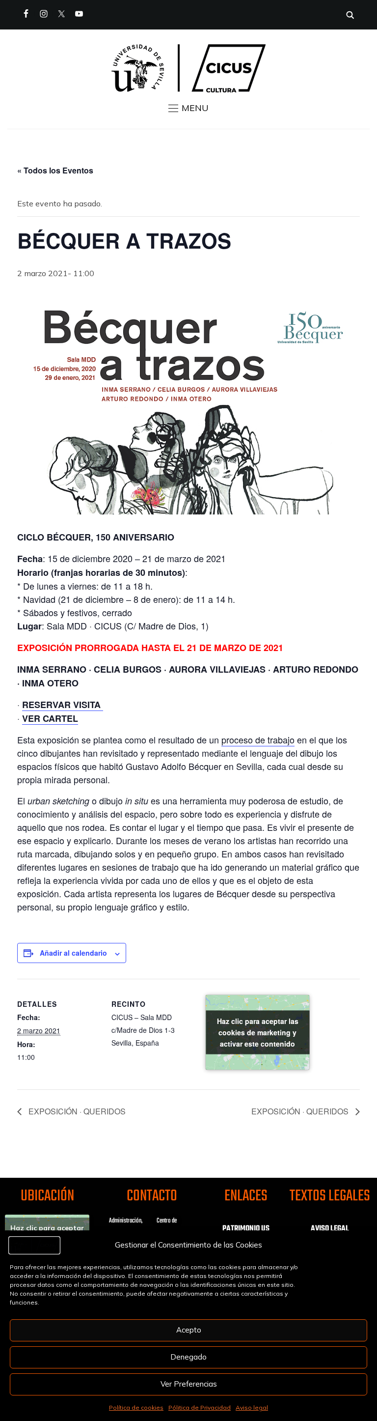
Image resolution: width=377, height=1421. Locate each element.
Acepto (188, 1330)
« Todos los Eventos (55, 170)
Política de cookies (136, 1407)
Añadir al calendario (73, 953)
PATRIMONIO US (245, 1228)
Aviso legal (252, 1407)
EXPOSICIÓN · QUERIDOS (76, 1111)
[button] (188, 108)
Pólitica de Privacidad (199, 1407)
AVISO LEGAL (330, 1228)
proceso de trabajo (258, 739)
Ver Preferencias (189, 1384)
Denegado (188, 1357)
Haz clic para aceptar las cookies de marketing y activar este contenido (257, 1032)
